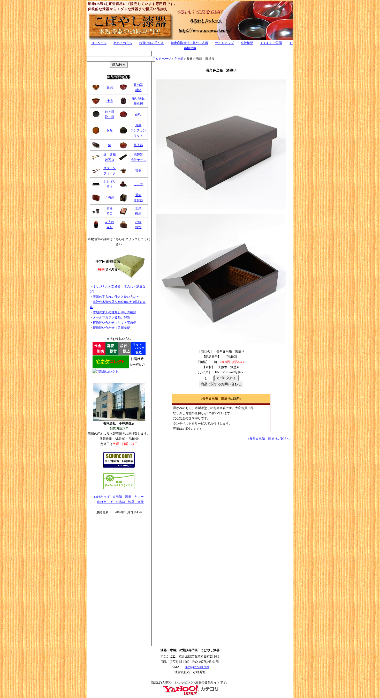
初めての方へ (122, 43)
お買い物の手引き (151, 43)
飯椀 (110, 87)
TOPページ (99, 43)
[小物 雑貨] (123, 227)
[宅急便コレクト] (119, 367)
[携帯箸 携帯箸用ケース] (123, 159)
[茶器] (123, 173)
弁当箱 (109, 197)
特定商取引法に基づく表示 (189, 43)
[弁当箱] (96, 200)
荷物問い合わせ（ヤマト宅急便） (116, 322)
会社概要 (247, 43)
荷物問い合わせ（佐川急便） (113, 328)
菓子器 (138, 145)
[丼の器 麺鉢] (123, 90)
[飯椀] (96, 90)
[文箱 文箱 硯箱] (123, 214)
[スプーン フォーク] (96, 173)
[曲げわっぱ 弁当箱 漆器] (190, 694)
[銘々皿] (96, 117)
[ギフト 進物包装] (119, 277)
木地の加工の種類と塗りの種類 (114, 312)
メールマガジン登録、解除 (111, 317)
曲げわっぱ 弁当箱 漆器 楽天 (120, 502)
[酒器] (96, 214)
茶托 (138, 114)
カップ (138, 184)
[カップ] (123, 187)
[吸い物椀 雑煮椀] (123, 104)
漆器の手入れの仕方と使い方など (116, 297)
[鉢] (96, 148)
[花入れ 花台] (96, 227)
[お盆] (96, 133)
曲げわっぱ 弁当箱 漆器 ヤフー (119, 497)
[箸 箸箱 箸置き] (96, 159)
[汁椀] (96, 104)
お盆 (110, 130)
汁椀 (110, 101)
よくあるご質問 (271, 43)
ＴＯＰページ (162, 59)
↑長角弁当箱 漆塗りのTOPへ (269, 439)
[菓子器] (123, 148)
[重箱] (123, 200)
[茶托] (123, 117)
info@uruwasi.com (197, 667)
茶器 (138, 171)
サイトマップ (224, 43)
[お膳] (123, 133)
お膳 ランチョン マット (138, 130)
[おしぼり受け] (96, 187)
